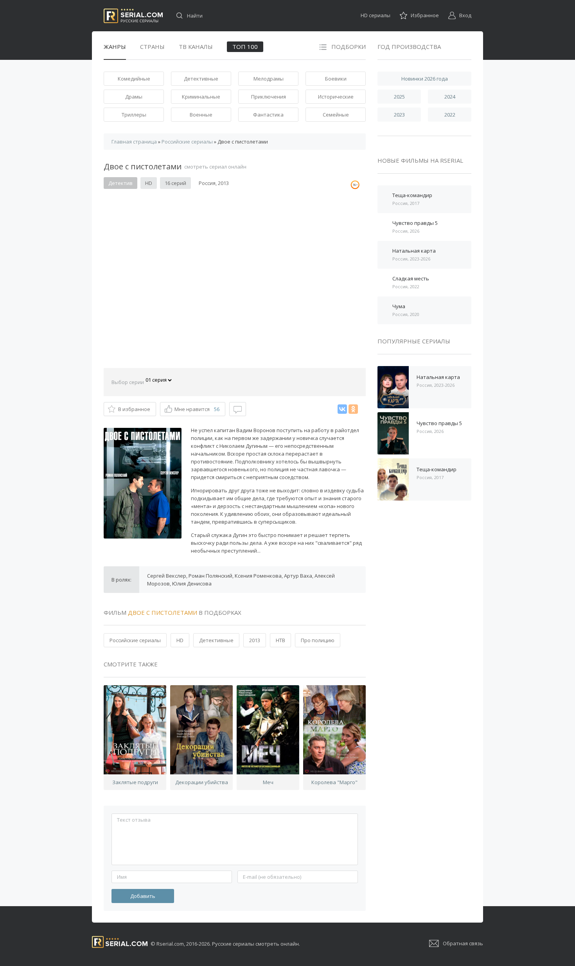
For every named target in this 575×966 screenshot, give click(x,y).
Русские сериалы (133, 16)
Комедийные (134, 78)
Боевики (336, 78)
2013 (254, 640)
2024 (449, 96)
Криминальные (201, 96)
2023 (399, 114)
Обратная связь (463, 943)
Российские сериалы (135, 640)
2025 (399, 96)
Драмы (133, 96)
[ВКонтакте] (342, 409)
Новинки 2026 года (424, 78)
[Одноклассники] (353, 409)
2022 (449, 114)
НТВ (280, 640)
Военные (201, 114)
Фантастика (268, 114)
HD (179, 640)
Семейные (336, 114)
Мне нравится (196, 409)
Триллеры (134, 114)
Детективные (201, 78)
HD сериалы (375, 15)
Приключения (268, 96)
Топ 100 (245, 46)
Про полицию (317, 640)
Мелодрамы (268, 78)
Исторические (336, 96)
